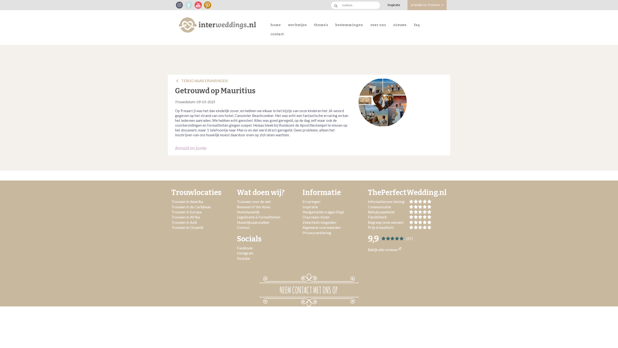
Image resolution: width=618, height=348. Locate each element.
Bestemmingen (349, 25)
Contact (277, 34)
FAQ (417, 25)
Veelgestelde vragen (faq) (323, 212)
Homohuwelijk (248, 212)
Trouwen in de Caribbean (191, 207)
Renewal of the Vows (253, 207)
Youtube (243, 258)
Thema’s (321, 25)
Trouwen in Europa (186, 212)
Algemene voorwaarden (321, 227)
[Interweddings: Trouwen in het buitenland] (217, 25)
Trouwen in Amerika (187, 201)
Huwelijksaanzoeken (253, 222)
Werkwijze (297, 25)
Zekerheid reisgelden (319, 222)
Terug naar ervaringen (204, 81)
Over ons (378, 25)
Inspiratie (393, 5)
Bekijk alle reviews (383, 249)
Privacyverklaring (316, 233)
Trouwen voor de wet (254, 201)
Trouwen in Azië (184, 222)
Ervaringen (311, 201)
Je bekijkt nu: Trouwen (425, 5)
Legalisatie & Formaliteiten (258, 217)
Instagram (245, 253)
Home (275, 25)
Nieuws (400, 25)
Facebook (245, 248)
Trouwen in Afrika (185, 217)
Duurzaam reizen (316, 217)
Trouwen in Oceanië (187, 227)
